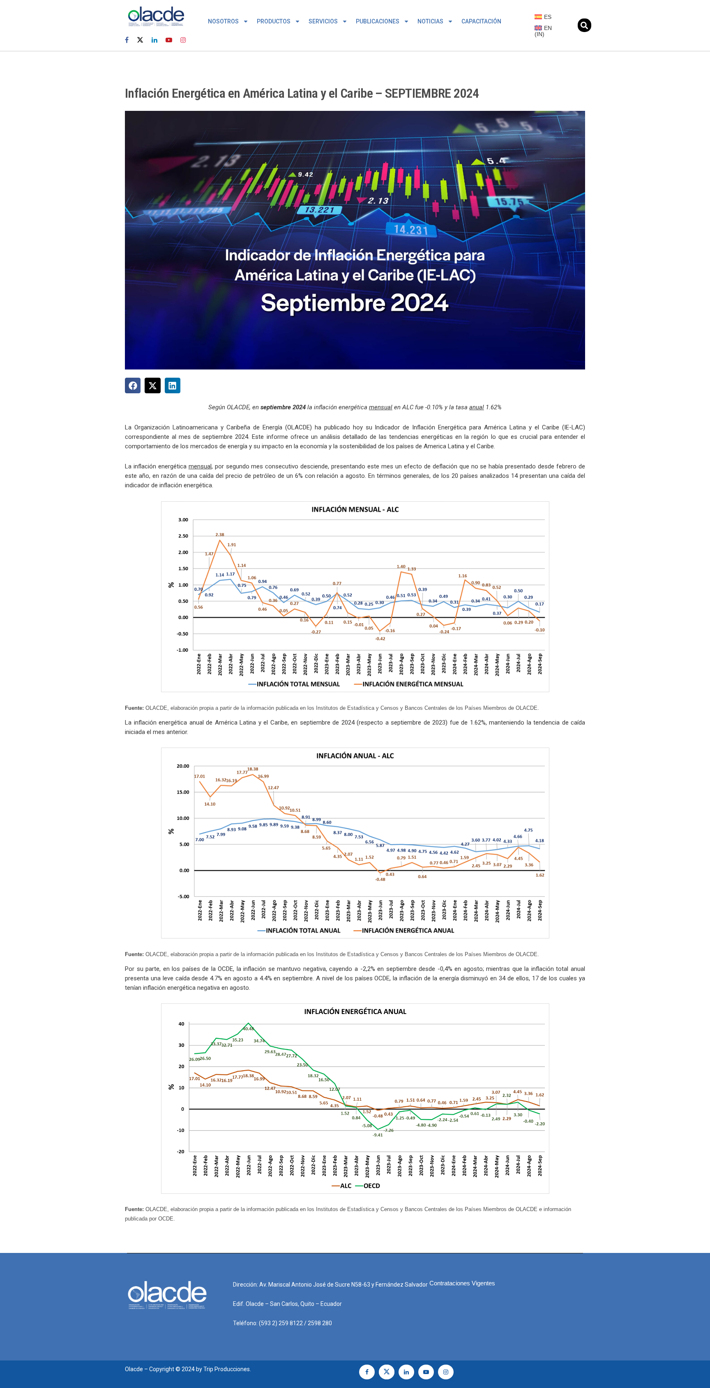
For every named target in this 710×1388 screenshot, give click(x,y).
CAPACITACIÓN (481, 21)
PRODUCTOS (273, 21)
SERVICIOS (323, 21)
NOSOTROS (223, 21)
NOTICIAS (430, 21)
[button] (584, 25)
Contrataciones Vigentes (462, 1283)
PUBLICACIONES (377, 21)
